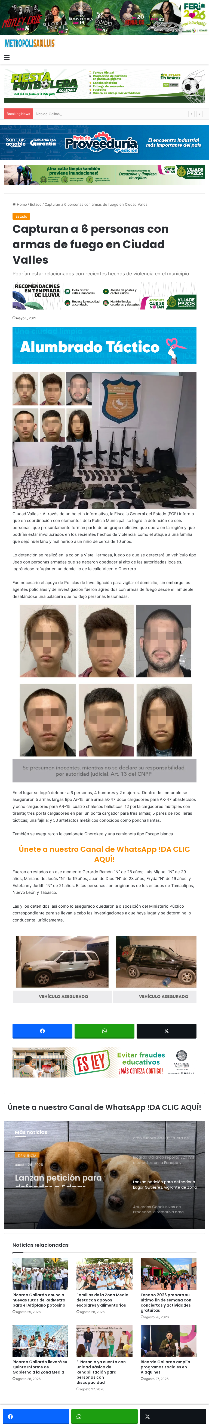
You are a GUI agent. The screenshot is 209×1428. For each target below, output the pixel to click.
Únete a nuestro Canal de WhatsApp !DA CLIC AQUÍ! (104, 854)
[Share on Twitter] (166, 1031)
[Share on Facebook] (42, 1031)
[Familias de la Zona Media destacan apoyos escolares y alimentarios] (104, 1274)
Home (21, 204)
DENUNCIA (27, 1154)
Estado (36, 204)
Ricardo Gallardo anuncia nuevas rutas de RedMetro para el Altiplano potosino (39, 1300)
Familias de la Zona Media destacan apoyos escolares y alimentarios (102, 1300)
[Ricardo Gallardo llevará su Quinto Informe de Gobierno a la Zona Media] (40, 1341)
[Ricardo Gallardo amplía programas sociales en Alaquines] (168, 1341)
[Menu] (7, 57)
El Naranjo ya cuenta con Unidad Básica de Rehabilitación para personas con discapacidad (101, 1372)
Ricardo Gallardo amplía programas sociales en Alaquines (165, 1367)
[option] (104, 1175)
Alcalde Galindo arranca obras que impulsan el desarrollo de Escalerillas (95, 114)
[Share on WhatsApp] (104, 1031)
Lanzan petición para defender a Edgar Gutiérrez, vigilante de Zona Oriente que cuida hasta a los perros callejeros (63, 1177)
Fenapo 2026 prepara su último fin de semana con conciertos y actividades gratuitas (166, 1302)
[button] (104, 440)
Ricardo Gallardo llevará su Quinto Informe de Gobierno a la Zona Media (40, 1367)
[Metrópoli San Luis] (30, 43)
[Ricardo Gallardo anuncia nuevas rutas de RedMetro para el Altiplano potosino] (40, 1274)
